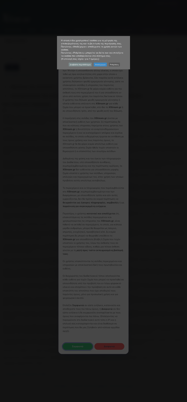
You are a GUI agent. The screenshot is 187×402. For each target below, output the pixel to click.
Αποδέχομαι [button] (100, 64)
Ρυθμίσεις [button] (114, 64)
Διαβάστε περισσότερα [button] (80, 64)
